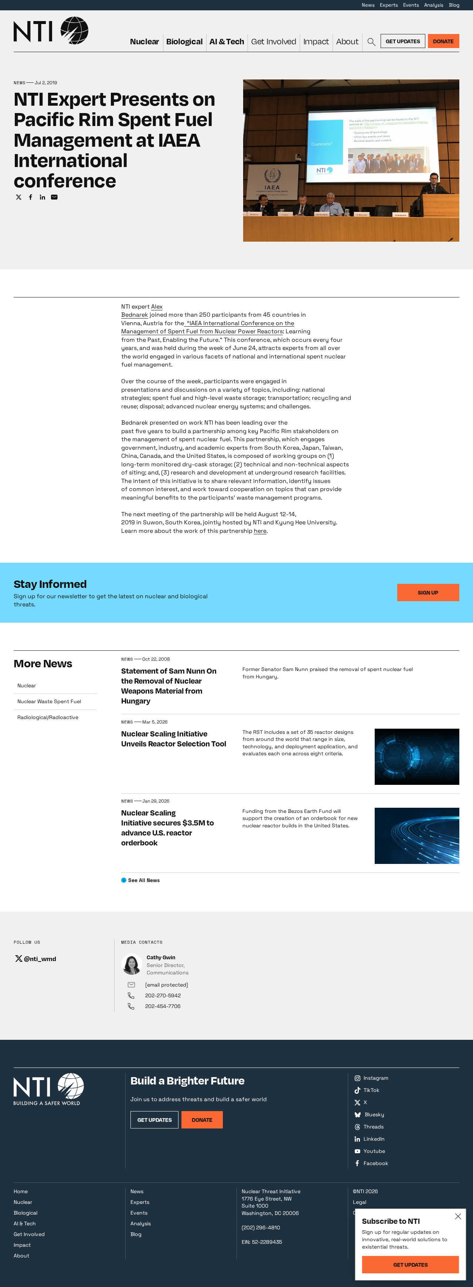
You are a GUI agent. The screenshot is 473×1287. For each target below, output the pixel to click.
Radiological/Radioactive (47, 717)
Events (411, 5)
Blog (454, 5)
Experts (389, 5)
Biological (184, 41)
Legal (359, 1202)
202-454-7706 (163, 1006)
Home (21, 1191)
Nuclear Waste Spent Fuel (49, 701)
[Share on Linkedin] (42, 197)
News (368, 5)
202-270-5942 (163, 995)
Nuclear (144, 41)
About (347, 41)
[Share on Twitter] (18, 197)
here (260, 531)
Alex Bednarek (142, 311)
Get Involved (273, 41)
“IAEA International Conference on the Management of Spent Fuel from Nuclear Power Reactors (207, 327)
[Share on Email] (54, 197)
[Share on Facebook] (30, 197)
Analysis (433, 5)
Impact (316, 41)
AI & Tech (227, 41)
